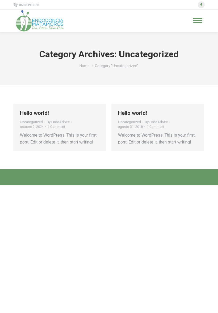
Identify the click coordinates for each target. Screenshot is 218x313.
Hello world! (34, 113)
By (58, 122)
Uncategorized (31, 122)
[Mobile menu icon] (198, 21)
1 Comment (56, 127)
